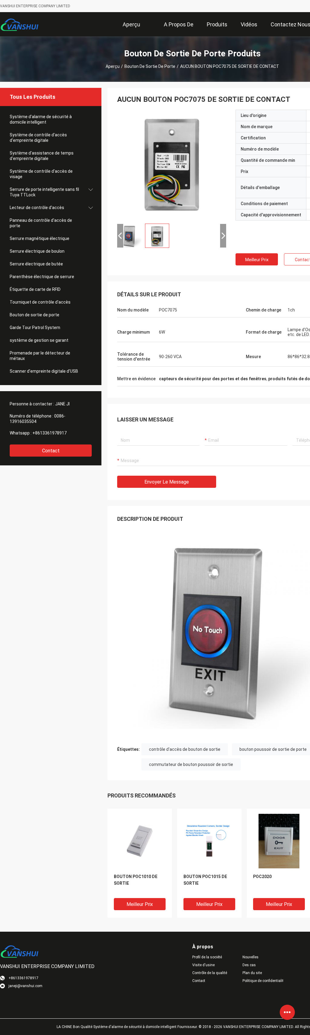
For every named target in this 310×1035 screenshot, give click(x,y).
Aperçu (113, 66)
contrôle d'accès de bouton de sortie (184, 749)
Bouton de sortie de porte (149, 66)
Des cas (249, 965)
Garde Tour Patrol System (35, 327)
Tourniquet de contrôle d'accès (40, 302)
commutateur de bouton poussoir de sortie (191, 764)
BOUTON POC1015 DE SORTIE (205, 880)
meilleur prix (257, 259)
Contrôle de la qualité (209, 973)
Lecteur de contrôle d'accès (37, 207)
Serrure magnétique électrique (39, 238)
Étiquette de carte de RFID (35, 289)
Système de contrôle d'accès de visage (41, 174)
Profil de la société (207, 957)
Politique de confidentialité (262, 981)
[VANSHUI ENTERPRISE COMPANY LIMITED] (19, 24)
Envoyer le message (166, 482)
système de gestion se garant (39, 340)
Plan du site (252, 973)
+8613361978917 (49, 433)
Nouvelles (250, 957)
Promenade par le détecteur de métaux (40, 356)
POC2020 (262, 876)
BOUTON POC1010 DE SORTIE (135, 880)
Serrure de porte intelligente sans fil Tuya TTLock (44, 192)
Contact (51, 451)
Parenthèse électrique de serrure (42, 276)
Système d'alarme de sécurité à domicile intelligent (41, 119)
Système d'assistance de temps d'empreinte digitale (42, 156)
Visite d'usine (203, 965)
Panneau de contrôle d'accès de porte (41, 223)
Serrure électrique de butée (36, 263)
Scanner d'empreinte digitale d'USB (44, 371)
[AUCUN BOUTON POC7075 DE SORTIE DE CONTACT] (171, 164)
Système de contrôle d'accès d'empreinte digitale (38, 137)
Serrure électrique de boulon (37, 251)
